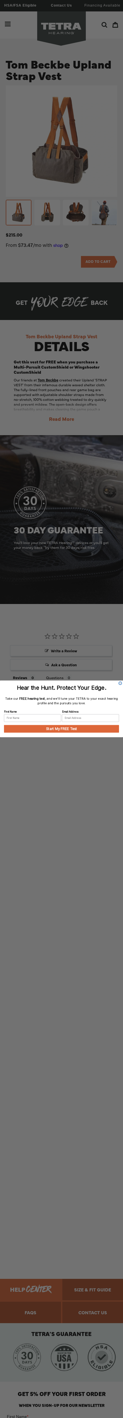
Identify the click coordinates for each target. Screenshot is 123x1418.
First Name (10, 711)
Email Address (70, 711)
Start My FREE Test (61, 729)
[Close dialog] (120, 683)
